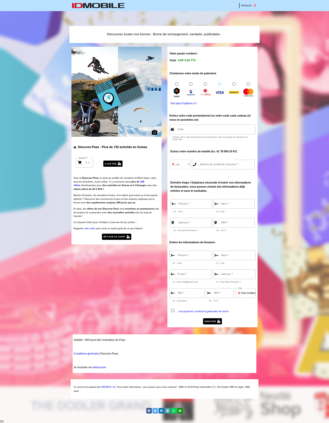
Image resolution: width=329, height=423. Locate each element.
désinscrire (99, 367)
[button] (237, 293)
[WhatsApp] (173, 410)
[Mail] (167, 410)
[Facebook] (149, 410)
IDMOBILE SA (108, 387)
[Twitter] (155, 410)
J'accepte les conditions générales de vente (203, 311)
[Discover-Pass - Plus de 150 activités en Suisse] (116, 92)
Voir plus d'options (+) (183, 103)
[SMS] (180, 410)
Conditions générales (87, 353)
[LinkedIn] (161, 410)
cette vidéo (89, 228)
